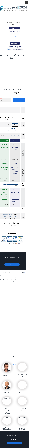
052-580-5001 (11, 260)
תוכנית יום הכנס (14, 36)
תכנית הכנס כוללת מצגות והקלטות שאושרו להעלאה (13, 23)
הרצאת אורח (15, 123)
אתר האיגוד (11, 264)
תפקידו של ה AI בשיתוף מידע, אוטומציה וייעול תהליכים (15, 170)
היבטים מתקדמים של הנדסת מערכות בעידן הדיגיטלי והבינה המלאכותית (15, 197)
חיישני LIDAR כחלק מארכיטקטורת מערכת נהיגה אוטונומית (10, 129)
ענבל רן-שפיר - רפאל (8, 117)
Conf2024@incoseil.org (12, 435)
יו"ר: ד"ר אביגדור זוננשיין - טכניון (14, 205)
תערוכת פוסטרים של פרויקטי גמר (12, 135)
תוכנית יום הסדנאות (14, 51)
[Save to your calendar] (7, 48)
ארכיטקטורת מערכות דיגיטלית (15, 148)
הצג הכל (15, 364)
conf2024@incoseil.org (10, 257)
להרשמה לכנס (19, 100)
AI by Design (4, 147)
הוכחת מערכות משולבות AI (4, 168)
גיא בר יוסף (7, 119)
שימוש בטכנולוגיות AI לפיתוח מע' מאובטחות (4, 196)
